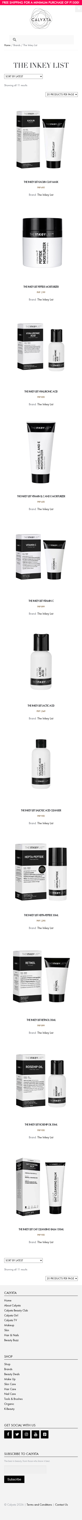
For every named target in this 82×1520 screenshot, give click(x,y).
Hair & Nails (11, 1335)
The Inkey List (45, 195)
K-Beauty (9, 1409)
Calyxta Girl (11, 1315)
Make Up (9, 1379)
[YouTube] (35, 1434)
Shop (7, 1364)
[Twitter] (17, 1434)
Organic (9, 1404)
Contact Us (61, 1504)
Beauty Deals (12, 1374)
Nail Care (10, 1394)
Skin (6, 1330)
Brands (8, 1369)
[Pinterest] (44, 1434)
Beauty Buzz (11, 1340)
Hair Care (10, 1389)
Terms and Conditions (39, 1504)
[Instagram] (26, 1434)
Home (7, 45)
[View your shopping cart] (78, 8)
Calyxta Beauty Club (16, 1310)
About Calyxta (12, 1305)
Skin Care (10, 1384)
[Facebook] (8, 1434)
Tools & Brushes (13, 1399)
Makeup (9, 1325)
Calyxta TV (10, 1320)
